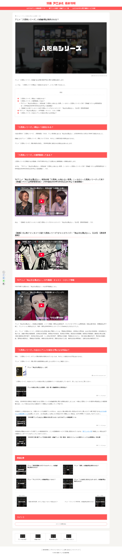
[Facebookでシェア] (3, 275)
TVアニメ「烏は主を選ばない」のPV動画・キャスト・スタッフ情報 (40, 110)
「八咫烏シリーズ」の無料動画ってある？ (32, 101)
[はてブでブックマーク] (3, 278)
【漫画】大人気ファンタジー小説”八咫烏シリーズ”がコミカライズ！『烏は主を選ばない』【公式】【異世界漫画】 (55, 108)
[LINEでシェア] (3, 281)
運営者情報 (46, 549)
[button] (3, 284)
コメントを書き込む (61, 524)
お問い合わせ (67, 549)
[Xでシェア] (3, 272)
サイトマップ (75, 549)
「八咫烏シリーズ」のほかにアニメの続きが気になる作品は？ (38, 113)
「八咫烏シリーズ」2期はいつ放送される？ (32, 98)
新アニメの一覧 (87, 431)
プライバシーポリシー (56, 549)
